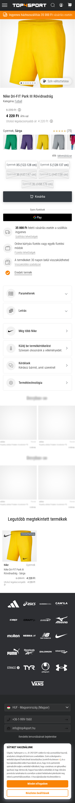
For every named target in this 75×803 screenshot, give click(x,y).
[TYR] (30, 668)
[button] (37, 293)
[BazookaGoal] (45, 604)
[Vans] (37, 684)
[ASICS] (30, 604)
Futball (18, 101)
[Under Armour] (61, 668)
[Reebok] (30, 652)
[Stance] (14, 668)
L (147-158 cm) (54, 174)
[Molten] (14, 636)
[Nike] (61, 636)
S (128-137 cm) (54, 165)
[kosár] (70, 5)
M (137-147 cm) (21, 174)
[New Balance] (45, 636)
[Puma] (14, 652)
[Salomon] (45, 652)
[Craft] (30, 620)
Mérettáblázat (65, 156)
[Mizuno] (61, 620)
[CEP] (14, 620)
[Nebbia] (30, 636)
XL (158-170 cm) (37, 184)
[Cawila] (61, 604)
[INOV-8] (45, 620)
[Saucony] (61, 652)
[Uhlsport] (45, 668)
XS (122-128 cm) (22, 165)
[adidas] (14, 604)
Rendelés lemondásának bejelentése (37, 736)
